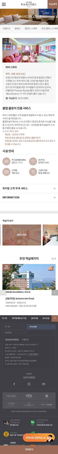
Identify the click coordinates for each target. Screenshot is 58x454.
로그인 (4, 318)
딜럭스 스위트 (31, 28)
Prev (5, 50)
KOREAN (8, 333)
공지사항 (34, 318)
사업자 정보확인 (33, 354)
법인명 (7, 358)
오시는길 (46, 318)
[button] (55, 293)
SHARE (5, 41)
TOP (55, 318)
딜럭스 (18, 28)
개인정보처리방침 (12, 340)
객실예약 (53, 4)
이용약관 (25, 340)
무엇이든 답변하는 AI (38, 438)
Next (53, 50)
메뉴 (3, 4)
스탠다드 (6, 28)
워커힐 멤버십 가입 (19, 318)
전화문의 (29, 449)
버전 (7, 327)
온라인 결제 (33, 327)
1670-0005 (29, 377)
